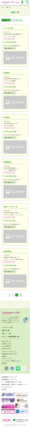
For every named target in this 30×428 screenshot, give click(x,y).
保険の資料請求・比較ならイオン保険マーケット (14, 384)
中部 (12, 20)
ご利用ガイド (5, 343)
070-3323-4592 (11, 176)
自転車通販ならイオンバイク (9, 379)
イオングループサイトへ (8, 351)
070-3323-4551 (11, 87)
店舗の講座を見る (9, 48)
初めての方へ (5, 341)
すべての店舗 (6, 20)
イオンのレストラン (7, 387)
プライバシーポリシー (7, 358)
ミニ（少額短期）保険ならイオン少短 (12, 382)
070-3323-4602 (11, 265)
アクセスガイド (8, 38)
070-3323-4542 (11, 42)
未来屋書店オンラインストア (9, 377)
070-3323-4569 (11, 131)
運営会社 (4, 363)
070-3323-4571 (11, 221)
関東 (16, 20)
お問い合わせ (5, 348)
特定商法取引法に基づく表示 (9, 354)
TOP (3, 7)
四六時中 (4, 389)
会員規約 (4, 356)
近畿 (20, 20)
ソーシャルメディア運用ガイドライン (11, 361)
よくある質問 (5, 346)
